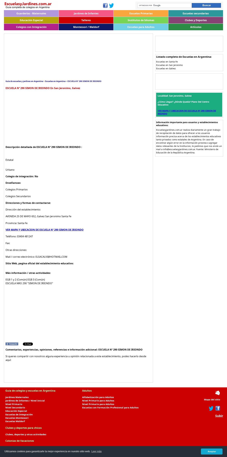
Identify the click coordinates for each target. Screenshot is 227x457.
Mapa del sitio (212, 399)
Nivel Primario (13, 404)
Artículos (195, 27)
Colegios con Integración (31, 27)
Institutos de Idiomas (141, 20)
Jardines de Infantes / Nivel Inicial (25, 400)
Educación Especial (31, 20)
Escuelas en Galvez (166, 68)
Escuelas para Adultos (140, 27)
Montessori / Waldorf (86, 27)
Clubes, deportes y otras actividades (25, 434)
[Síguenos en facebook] (217, 408)
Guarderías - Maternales (31, 13)
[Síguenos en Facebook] (105, 5)
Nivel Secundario (15, 407)
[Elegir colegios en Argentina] (53, 6)
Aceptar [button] (212, 451)
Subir (219, 416)
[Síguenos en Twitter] (111, 5)
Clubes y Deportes (196, 20)
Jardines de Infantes (86, 13)
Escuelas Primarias (141, 13)
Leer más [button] (96, 451)
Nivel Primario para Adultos (98, 400)
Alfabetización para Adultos (98, 397)
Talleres (86, 20)
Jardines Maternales (17, 397)
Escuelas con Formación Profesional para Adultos (110, 407)
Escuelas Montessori (17, 417)
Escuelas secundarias (196, 13)
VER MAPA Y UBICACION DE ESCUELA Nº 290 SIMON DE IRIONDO (45, 229)
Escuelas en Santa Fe (167, 61)
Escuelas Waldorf (15, 421)
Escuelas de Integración (19, 414)
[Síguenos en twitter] (211, 408)
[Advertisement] (62, 56)
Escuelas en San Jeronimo (169, 65)
